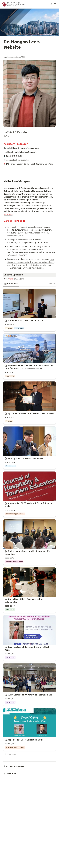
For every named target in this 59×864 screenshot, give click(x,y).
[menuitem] (11, 283)
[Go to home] (14, 4)
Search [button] (51, 283)
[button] (51, 4)
